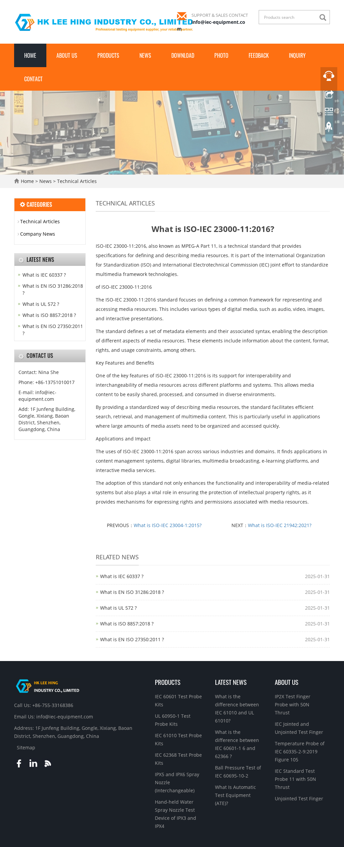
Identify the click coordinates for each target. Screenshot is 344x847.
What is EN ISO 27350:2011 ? (132, 639)
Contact (33, 79)
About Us (66, 55)
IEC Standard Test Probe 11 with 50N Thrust (295, 779)
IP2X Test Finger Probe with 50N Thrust (292, 704)
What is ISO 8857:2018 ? (127, 623)
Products (108, 55)
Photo (221, 55)
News (145, 55)
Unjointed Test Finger (299, 798)
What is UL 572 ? (118, 608)
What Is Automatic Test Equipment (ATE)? (235, 795)
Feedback (259, 55)
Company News (37, 234)
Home (30, 55)
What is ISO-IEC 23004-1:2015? (168, 525)
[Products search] (324, 17)
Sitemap (26, 747)
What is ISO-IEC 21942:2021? (279, 525)
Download (182, 55)
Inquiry (297, 55)
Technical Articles (76, 181)
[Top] (328, 128)
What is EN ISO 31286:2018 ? (132, 592)
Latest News (231, 682)
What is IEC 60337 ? (121, 576)
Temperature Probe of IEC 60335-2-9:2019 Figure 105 (300, 751)
